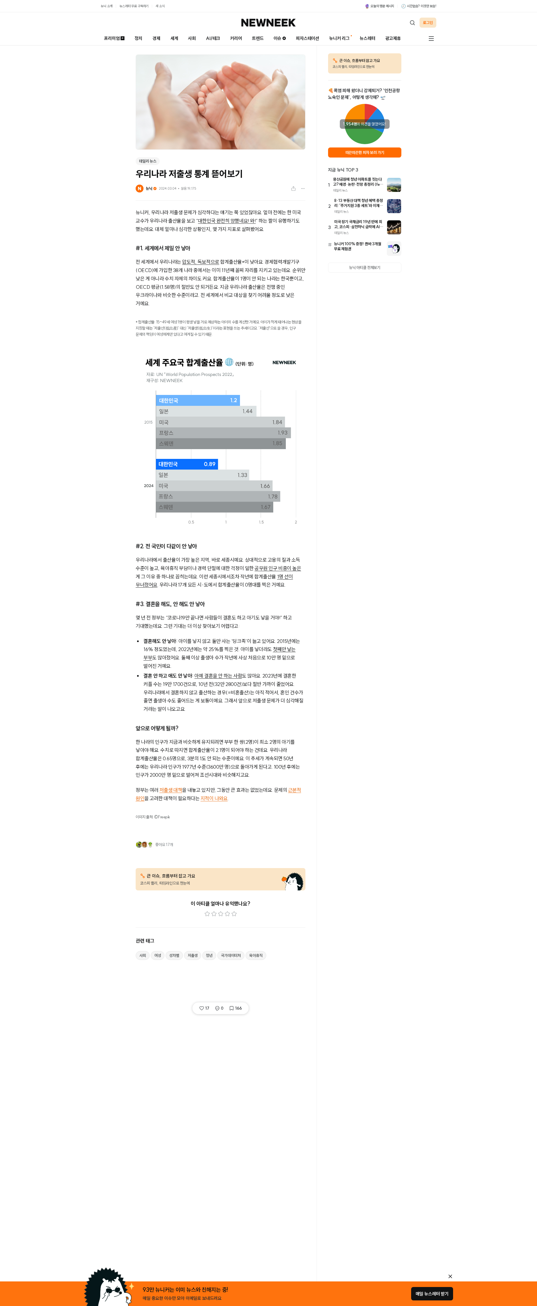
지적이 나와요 (214, 798)
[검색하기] (412, 23)
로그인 (428, 22)
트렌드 (258, 38)
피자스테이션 (307, 38)
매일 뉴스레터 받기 (432, 1294)
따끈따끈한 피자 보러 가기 (364, 152)
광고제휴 (393, 38)
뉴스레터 (367, 38)
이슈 (277, 38)
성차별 (174, 955)
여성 (157, 955)
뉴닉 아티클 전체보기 (364, 267)
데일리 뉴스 (147, 161)
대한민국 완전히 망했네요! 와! (227, 221)
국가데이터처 (231, 955)
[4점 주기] (227, 914)
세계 (174, 38)
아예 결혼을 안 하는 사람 (218, 676)
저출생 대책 (170, 790)
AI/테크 (213, 38)
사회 (192, 38)
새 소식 (160, 6)
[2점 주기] (214, 914)
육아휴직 (255, 955)
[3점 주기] (220, 914)
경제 (156, 38)
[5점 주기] (234, 914)
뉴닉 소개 (106, 6)
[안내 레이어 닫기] (450, 1276)
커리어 (236, 38)
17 (207, 1008)
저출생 (193, 955)
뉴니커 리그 (339, 38)
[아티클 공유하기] (293, 188)
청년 (209, 955)
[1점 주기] (207, 914)
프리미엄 (111, 38)
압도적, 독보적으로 (200, 262)
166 (238, 1008)
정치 (138, 38)
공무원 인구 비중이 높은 (278, 568)
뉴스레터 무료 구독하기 (134, 6)
